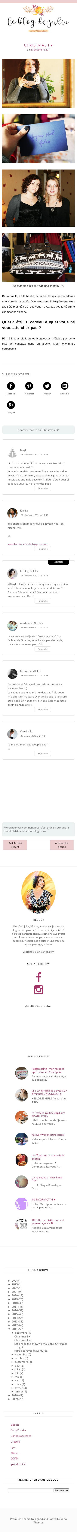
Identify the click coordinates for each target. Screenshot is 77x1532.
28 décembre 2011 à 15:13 (34, 627)
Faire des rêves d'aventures (30, 1350)
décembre (21, 1332)
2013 (15, 1321)
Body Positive (19, 1430)
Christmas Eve (22, 1340)
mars (18, 1384)
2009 (15, 1399)
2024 (15, 1280)
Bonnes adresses (21, 1436)
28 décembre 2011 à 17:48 (34, 675)
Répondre (43, 488)
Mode (14, 1453)
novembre (21, 1354)
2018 (15, 1303)
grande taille (18, 1464)
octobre (20, 1358)
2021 (15, 1292)
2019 (15, 1299)
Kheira (24, 510)
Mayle (23, 450)
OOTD (14, 1458)
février (19, 1388)
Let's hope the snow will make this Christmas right (40, 1345)
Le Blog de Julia (29, 571)
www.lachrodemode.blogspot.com (28, 544)
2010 (15, 1395)
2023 (15, 1284)
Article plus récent (15, 845)
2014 (15, 1318)
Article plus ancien (61, 845)
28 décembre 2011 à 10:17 (34, 575)
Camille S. (26, 731)
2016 (15, 1310)
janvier (19, 1391)
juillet (18, 1369)
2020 (15, 1295)
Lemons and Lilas (30, 671)
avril (18, 1380)
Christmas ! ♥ (22, 1336)
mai (17, 1377)
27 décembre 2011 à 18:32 (34, 515)
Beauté (15, 1424)
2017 (15, 1307)
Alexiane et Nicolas (31, 623)
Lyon (13, 1447)
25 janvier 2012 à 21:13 (33, 736)
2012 (15, 1325)
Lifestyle (16, 1441)
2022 (15, 1288)
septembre (22, 1362)
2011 (15, 1329)
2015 (15, 1314)
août (18, 1365)
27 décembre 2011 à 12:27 (34, 454)
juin (17, 1373)
